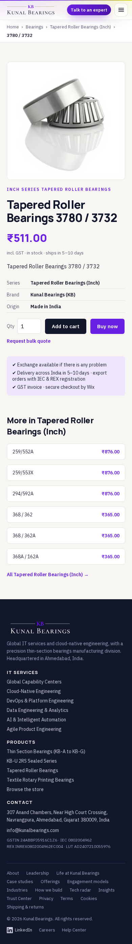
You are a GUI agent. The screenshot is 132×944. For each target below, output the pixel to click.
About (13, 873)
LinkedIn (23, 930)
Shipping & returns (25, 907)
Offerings (50, 881)
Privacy (46, 898)
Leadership (37, 873)
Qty (11, 326)
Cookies (89, 898)
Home (13, 27)
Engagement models (88, 881)
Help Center (74, 930)
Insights (106, 890)
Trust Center (19, 898)
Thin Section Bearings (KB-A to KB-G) (46, 751)
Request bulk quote (28, 341)
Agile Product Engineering (34, 729)
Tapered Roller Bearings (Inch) (80, 27)
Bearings (34, 27)
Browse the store (25, 789)
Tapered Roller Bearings (32, 770)
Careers (47, 930)
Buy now (107, 326)
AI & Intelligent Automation (36, 720)
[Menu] (121, 10)
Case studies (20, 881)
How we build (48, 890)
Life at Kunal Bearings (78, 873)
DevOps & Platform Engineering (40, 701)
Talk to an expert (89, 10)
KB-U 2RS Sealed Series (32, 761)
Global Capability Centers (34, 682)
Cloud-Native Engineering (34, 691)
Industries (17, 890)
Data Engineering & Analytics (37, 710)
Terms (67, 898)
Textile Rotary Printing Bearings (40, 780)
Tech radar (80, 890)
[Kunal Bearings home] (31, 9)
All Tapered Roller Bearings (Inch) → (48, 574)
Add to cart (66, 326)
